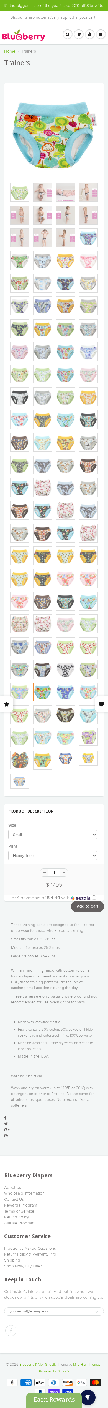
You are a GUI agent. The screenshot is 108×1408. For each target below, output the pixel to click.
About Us (12, 1187)
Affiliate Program (19, 1223)
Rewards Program (20, 1205)
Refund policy (16, 1216)
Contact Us (14, 1199)
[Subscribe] (97, 1311)
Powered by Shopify (54, 1371)
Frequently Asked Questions (30, 1248)
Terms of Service (19, 1211)
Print (12, 846)
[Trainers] (54, 134)
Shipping (12, 1260)
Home (10, 51)
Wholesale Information (24, 1193)
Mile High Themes (87, 1364)
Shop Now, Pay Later (23, 1265)
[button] (54, 898)
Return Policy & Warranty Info (30, 1254)
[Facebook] (10, 1330)
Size (12, 825)
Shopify (50, 1364)
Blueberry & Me (31, 1364)
